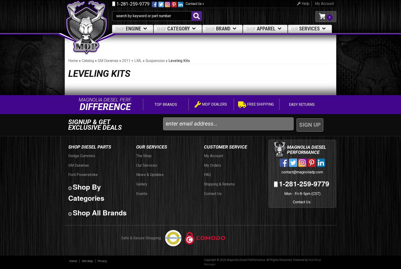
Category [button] (173, 29)
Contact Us (301, 202)
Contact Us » (195, 4)
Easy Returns (301, 104)
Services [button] (305, 29)
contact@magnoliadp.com (302, 172)
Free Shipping (260, 104)
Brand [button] (218, 29)
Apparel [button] (260, 29)
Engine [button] (128, 29)
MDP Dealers (214, 104)
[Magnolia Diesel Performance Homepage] (88, 16)
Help (305, 3)
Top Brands (165, 104)
